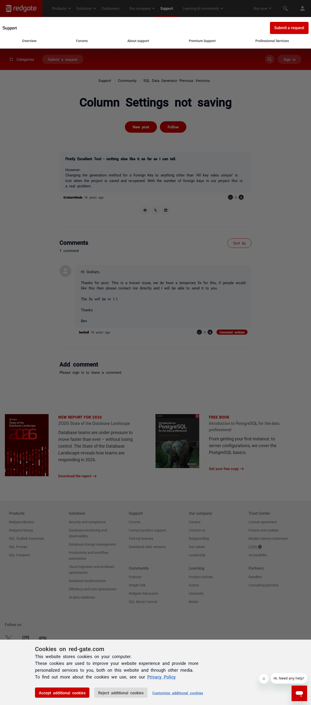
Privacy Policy (161, 676)
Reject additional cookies (121, 693)
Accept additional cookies (62, 693)
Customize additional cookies (177, 693)
